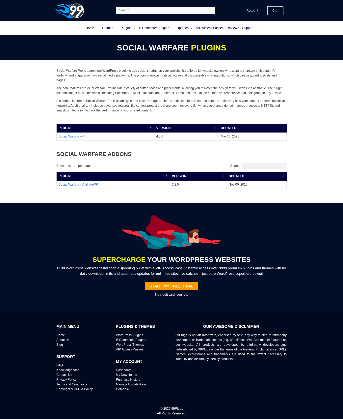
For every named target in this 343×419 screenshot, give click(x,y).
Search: (235, 165)
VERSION (163, 128)
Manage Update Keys (131, 384)
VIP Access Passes (210, 28)
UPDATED (228, 128)
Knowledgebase (67, 370)
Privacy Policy (66, 379)
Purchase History (128, 379)
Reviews (233, 28)
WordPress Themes (130, 344)
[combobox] (71, 166)
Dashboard (124, 370)
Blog (59, 344)
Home (90, 28)
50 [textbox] (69, 166)
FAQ (59, 365)
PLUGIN (65, 128)
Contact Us (64, 374)
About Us (62, 340)
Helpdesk (122, 389)
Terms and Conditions (71, 384)
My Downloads (126, 374)
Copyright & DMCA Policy (74, 389)
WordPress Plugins (129, 335)
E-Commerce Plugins (131, 340)
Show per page (73, 166)
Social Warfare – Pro (73, 136)
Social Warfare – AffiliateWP (78, 184)
